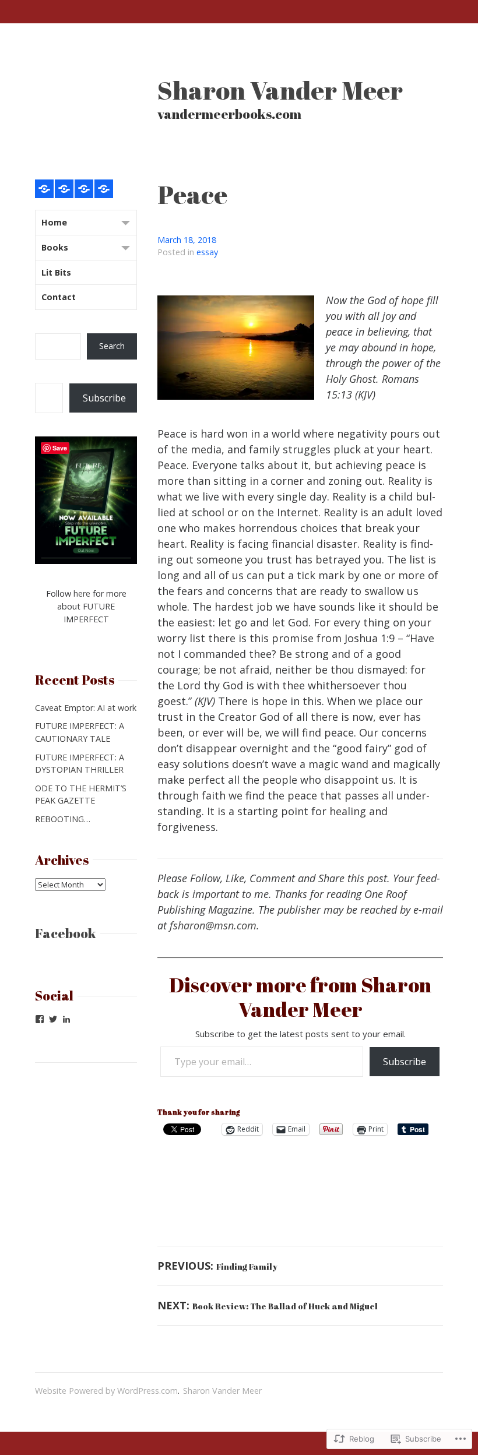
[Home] (44, 188)
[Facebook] (39, 1019)
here (81, 593)
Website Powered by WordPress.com (106, 1390)
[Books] (64, 188)
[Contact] (103, 188)
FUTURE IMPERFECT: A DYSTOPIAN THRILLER (79, 764)
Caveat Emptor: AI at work (85, 707)
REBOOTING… (62, 819)
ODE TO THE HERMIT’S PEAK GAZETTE (80, 794)
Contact (58, 296)
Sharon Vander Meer (280, 90)
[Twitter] (53, 1019)
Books (54, 247)
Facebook (65, 933)
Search (112, 345)
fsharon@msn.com (213, 925)
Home (54, 222)
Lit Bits (56, 272)
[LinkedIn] (66, 1019)
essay (207, 252)
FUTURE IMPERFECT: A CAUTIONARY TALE (79, 732)
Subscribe (404, 1061)
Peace (192, 194)
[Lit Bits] (84, 188)
